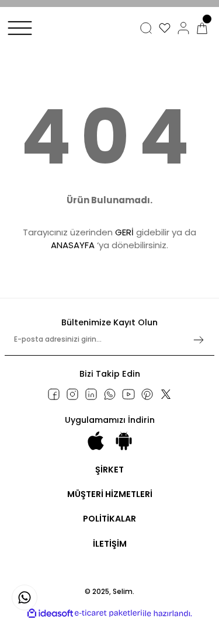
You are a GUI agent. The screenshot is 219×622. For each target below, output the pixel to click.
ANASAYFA (73, 245)
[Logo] (50, 38)
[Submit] (198, 339)
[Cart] (202, 28)
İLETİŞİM (110, 544)
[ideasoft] (50, 613)
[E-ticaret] (108, 613)
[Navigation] (20, 28)
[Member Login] (183, 28)
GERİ (124, 232)
